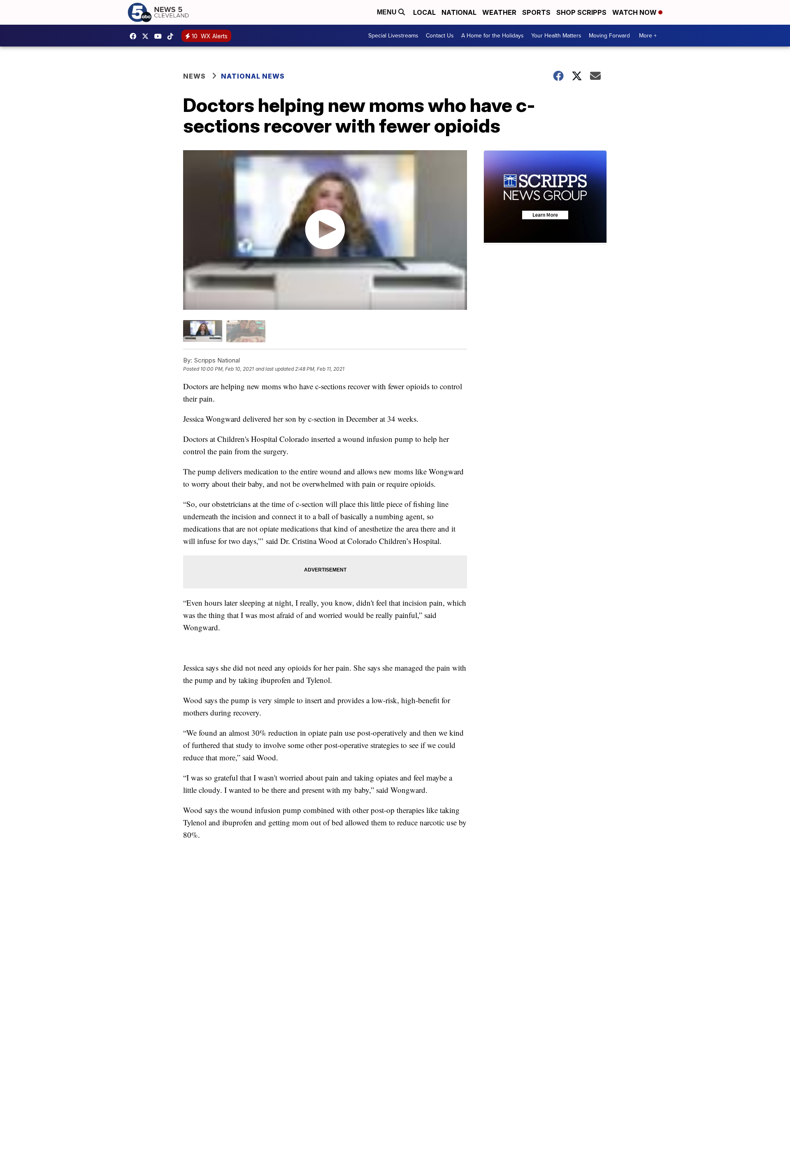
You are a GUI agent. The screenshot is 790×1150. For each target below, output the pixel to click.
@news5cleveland (172, 36)
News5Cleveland (135, 36)
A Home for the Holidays (492, 35)
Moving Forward (609, 35)
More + (648, 35)
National (458, 12)
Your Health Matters (556, 35)
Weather (499, 12)
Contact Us (440, 35)
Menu (387, 12)
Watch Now (635, 12)
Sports (536, 12)
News (194, 76)
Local (424, 12)
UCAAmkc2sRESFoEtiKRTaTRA (160, 36)
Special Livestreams (393, 35)
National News (253, 76)
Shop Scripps (581, 12)
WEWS (147, 36)
